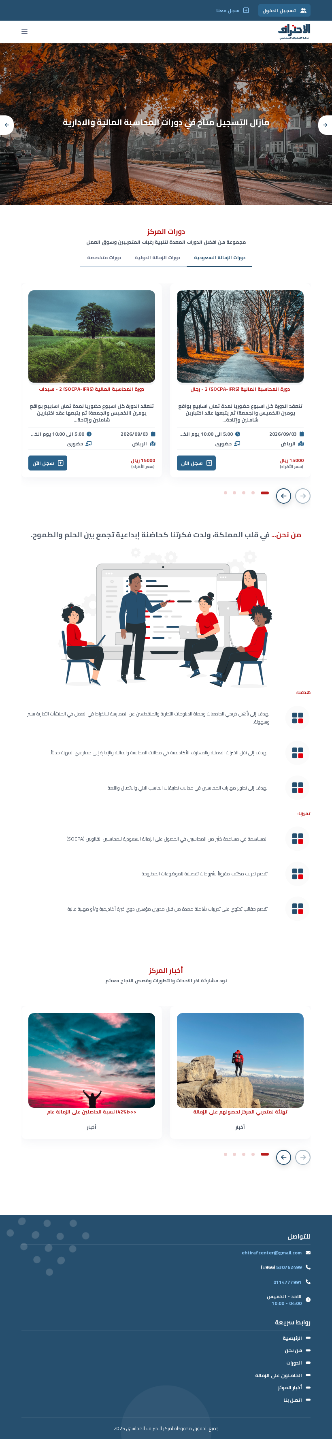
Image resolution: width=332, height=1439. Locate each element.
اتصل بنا (292, 1400)
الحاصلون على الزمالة (278, 1375)
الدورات (294, 1362)
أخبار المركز (290, 1387)
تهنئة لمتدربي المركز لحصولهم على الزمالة (240, 1111)
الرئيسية (292, 1338)
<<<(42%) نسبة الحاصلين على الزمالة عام (91, 1111)
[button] (325, 125)
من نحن (293, 1350)
